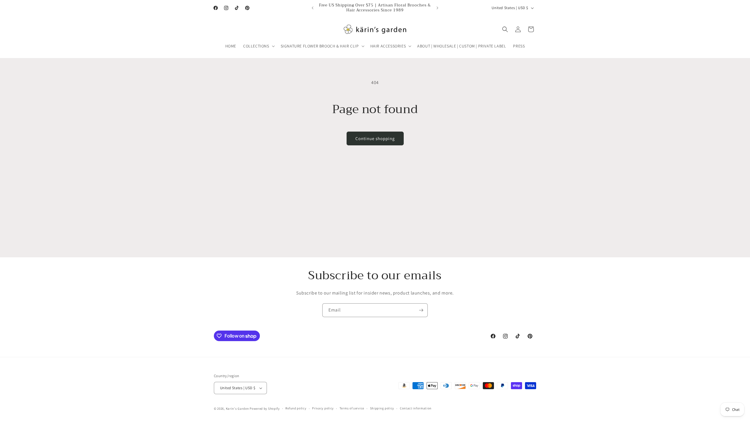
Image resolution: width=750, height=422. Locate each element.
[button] (258, 46)
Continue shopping (375, 138)
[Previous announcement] (312, 7)
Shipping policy (382, 408)
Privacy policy (323, 408)
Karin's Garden (237, 408)
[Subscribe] (421, 310)
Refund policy (295, 408)
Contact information (416, 408)
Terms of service (352, 408)
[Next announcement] (437, 7)
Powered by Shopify (265, 408)
